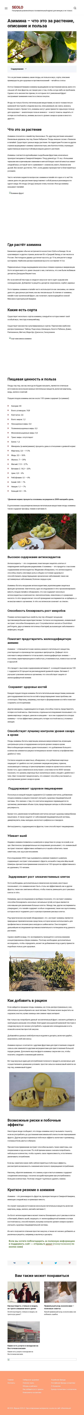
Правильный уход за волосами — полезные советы (59, 1307)
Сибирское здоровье (31, 1380)
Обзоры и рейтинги (30, 1386)
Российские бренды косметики (63, 1383)
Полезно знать (28, 1383)
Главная (11, 1380)
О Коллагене (56, 1386)
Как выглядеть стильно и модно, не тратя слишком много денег (23, 1307)
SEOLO (17, 7)
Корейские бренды (58, 1380)
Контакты (11, 1383)
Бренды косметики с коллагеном (63, 1389)
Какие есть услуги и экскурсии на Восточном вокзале (23, 1347)
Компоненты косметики (32, 1392)
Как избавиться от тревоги (33, 1389)
